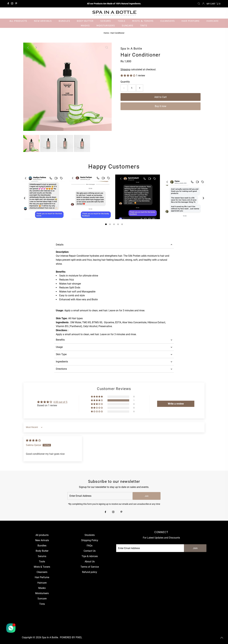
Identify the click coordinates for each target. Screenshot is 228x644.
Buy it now (160, 106)
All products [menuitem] (18, 20)
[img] (33, 440)
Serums (42, 556)
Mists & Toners (42, 566)
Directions (61, 368)
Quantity (125, 81)
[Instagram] (12, 3)
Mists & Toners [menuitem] (143, 20)
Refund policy (89, 572)
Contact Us (90, 550)
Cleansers (42, 572)
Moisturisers (42, 593)
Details (59, 244)
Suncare (42, 598)
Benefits (60, 339)
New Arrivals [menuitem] (43, 20)
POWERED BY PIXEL (71, 637)
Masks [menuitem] (85, 25)
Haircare (42, 582)
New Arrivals (42, 540)
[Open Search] (199, 3)
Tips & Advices (90, 556)
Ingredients (62, 361)
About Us (90, 561)
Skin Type (61, 354)
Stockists (90, 535)
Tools (42, 561)
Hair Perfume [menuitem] (190, 20)
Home (106, 33)
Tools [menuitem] (121, 20)
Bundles (42, 545)
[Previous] (28, 47)
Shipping (125, 69)
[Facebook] (8, 3)
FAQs (89, 545)
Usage (59, 347)
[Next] (35, 47)
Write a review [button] (176, 403)
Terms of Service (89, 566)
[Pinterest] (16, 3)
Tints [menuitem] (143, 25)
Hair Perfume (42, 577)
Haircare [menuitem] (212, 20)
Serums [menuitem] (105, 20)
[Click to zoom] (106, 47)
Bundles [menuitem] (64, 20)
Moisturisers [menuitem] (105, 25)
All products (42, 535)
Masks (42, 588)
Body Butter (42, 550)
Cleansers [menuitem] (167, 20)
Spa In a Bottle (50, 637)
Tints (42, 603)
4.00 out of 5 (60, 402)
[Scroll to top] (222, 638)
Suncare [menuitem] (127, 25)
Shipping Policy (89, 540)
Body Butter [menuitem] (85, 20)
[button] (128, 75)
